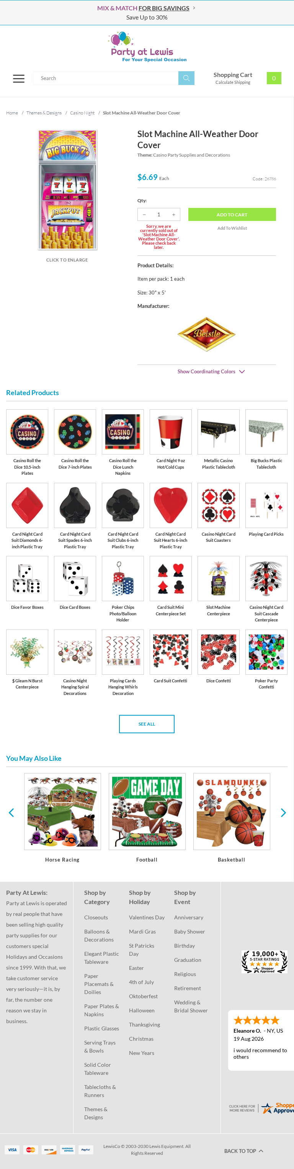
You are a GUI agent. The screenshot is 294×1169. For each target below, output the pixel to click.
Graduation (187, 959)
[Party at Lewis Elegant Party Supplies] (147, 46)
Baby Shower (189, 931)
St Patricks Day (142, 949)
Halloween (142, 1010)
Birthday (184, 945)
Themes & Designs (96, 1113)
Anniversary (188, 917)
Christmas (141, 1038)
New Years (141, 1053)
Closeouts (96, 917)
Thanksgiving (144, 1024)
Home (12, 113)
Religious (185, 974)
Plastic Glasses (101, 1028)
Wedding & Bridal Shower (191, 1006)
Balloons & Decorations (99, 935)
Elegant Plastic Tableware (102, 957)
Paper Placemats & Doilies (99, 984)
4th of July (141, 982)
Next (282, 812)
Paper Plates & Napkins (102, 1010)
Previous (11, 812)
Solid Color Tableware (98, 1068)
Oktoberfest (143, 996)
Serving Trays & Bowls (100, 1046)
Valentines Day (147, 917)
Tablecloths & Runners (100, 1091)
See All (147, 724)
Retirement (187, 988)
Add (232, 214)
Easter (136, 968)
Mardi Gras (142, 931)
